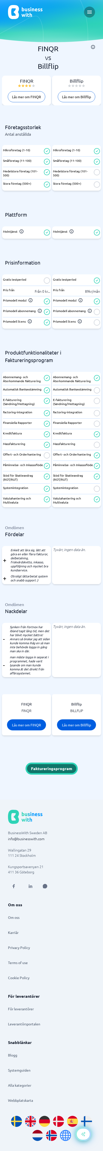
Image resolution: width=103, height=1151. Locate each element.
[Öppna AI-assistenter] (83, 1134)
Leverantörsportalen (24, 1024)
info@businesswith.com (26, 838)
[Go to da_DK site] (58, 1121)
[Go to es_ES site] (72, 1121)
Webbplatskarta (20, 1100)
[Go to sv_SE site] (16, 1121)
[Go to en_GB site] (30, 1121)
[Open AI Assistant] (45, 886)
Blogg (12, 1055)
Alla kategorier (19, 1085)
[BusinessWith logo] (25, 12)
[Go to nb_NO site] (51, 1135)
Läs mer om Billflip (76, 96)
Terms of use (18, 962)
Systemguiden (19, 1070)
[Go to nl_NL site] (37, 1135)
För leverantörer (21, 1009)
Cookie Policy (19, 977)
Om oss (14, 917)
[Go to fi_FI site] (86, 1121)
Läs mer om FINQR (26, 96)
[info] (93, 47)
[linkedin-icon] (30, 886)
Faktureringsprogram (51, 768)
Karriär (13, 932)
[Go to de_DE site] (44, 1121)
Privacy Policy (19, 947)
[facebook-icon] (13, 886)
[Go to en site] (65, 1135)
